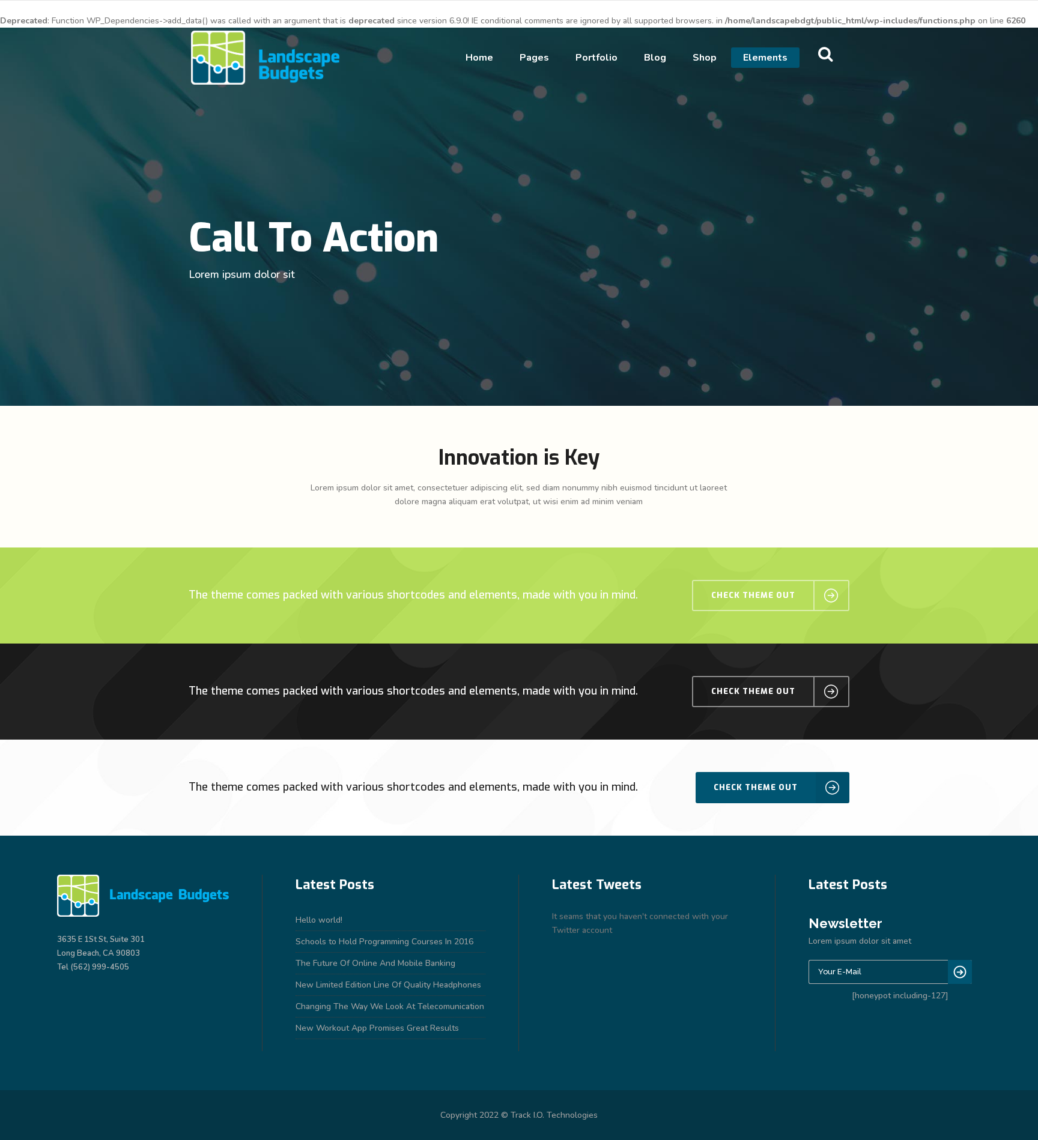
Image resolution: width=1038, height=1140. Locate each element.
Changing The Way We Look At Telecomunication (390, 1006)
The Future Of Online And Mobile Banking (375, 963)
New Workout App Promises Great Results (377, 1028)
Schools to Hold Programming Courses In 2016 (384, 941)
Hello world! (319, 920)
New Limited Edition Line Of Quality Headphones (388, 985)
